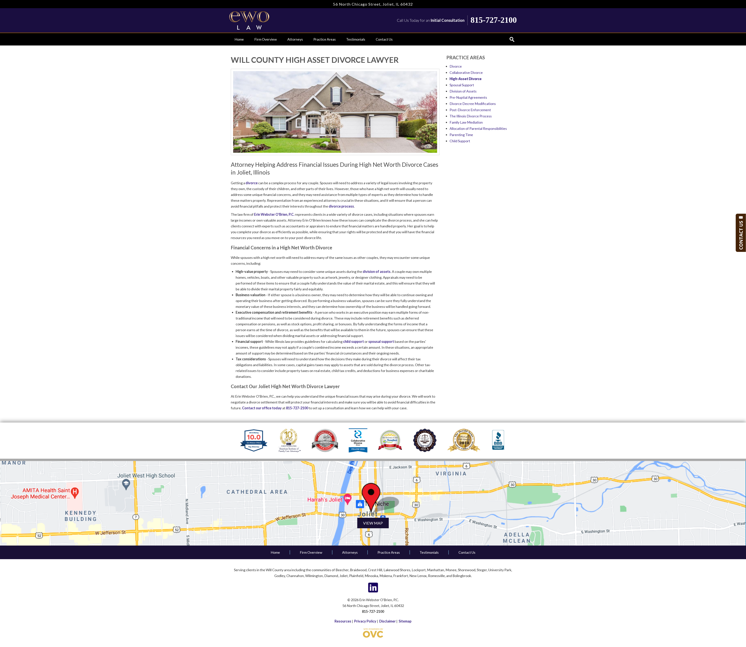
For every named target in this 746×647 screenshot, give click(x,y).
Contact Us (384, 39)
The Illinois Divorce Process (471, 116)
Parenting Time (461, 135)
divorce (252, 183)
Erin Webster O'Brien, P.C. (274, 214)
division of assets (376, 271)
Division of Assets (463, 91)
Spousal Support (462, 85)
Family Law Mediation (466, 122)
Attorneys (295, 39)
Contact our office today (262, 408)
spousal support (381, 341)
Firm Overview (265, 39)
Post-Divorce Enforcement (470, 110)
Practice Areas (324, 39)
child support (353, 341)
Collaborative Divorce (466, 72)
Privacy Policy (365, 621)
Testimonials (355, 39)
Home (239, 39)
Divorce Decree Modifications (473, 103)
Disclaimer (387, 621)
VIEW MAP (373, 523)
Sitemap (405, 621)
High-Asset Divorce (466, 79)
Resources (343, 621)
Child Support (460, 141)
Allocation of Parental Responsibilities (478, 128)
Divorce (456, 66)
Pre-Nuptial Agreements (468, 97)
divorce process (341, 206)
